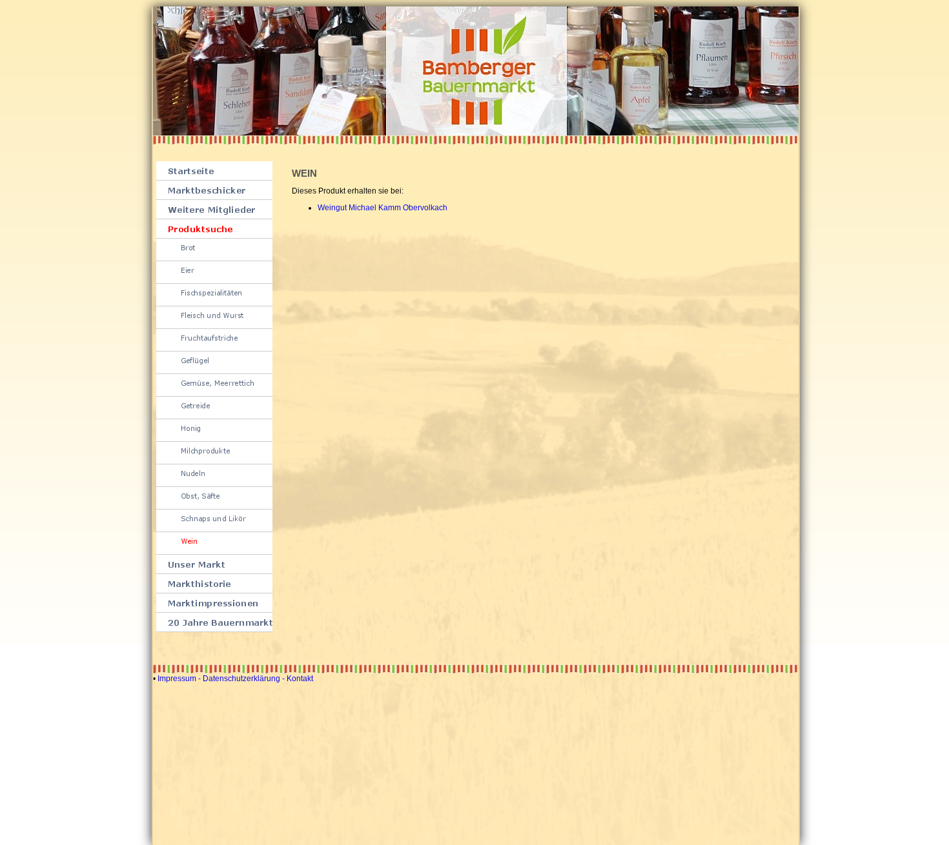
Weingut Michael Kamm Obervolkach (382, 207)
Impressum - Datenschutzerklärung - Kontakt (235, 678)
